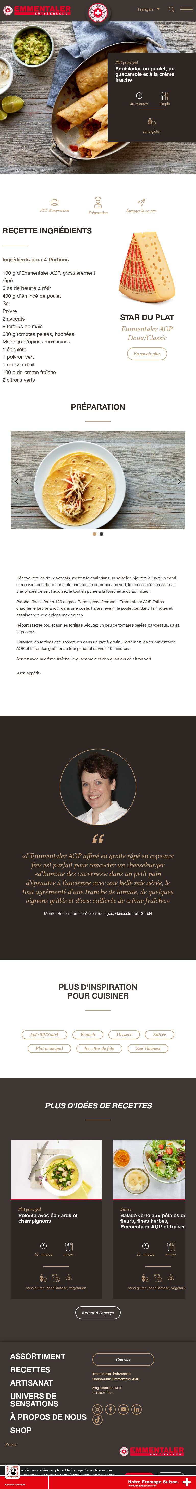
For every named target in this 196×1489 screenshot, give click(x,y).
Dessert (124, 1034)
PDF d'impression (54, 210)
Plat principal (126, 62)
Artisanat (31, 1382)
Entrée (159, 1034)
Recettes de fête (99, 1048)
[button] (16, 481)
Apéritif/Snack (44, 1034)
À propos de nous (48, 1416)
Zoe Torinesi (148, 1048)
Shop (21, 1430)
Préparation (98, 212)
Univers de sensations (34, 1399)
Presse (11, 1444)
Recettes (30, 1369)
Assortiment (37, 1356)
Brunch (88, 1034)
